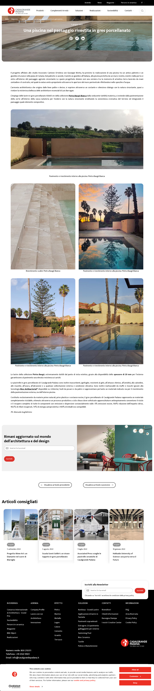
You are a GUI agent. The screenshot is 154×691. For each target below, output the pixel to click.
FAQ (127, 609)
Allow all (135, 670)
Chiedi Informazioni (110, 614)
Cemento (58, 631)
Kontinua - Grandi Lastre (88, 609)
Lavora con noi (37, 614)
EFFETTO (58, 603)
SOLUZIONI (83, 603)
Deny (135, 683)
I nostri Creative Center (112, 622)
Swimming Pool (84, 633)
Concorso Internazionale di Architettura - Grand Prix (17, 613)
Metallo (57, 618)
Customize (134, 676)
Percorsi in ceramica (15, 624)
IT (142, 2)
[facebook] (77, 38)
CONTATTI (106, 603)
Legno (57, 622)
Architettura (36, 618)
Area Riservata (132, 614)
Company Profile (37, 609)
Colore (57, 626)
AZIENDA (34, 603)
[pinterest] (71, 38)
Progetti (22, 19)
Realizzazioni (12, 637)
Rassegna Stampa (109, 618)
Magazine (14, 19)
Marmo (57, 614)
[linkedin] (83, 38)
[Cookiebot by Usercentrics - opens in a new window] (14, 686)
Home (7, 19)
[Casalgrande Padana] (19, 10)
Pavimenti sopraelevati (87, 621)
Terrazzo (58, 639)
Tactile (81, 641)
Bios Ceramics (84, 637)
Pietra (57, 609)
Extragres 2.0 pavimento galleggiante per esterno (88, 627)
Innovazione (36, 622)
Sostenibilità (12, 620)
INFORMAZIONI (132, 603)
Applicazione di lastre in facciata (88, 615)
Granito (57, 635)
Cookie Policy (131, 622)
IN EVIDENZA (12, 603)
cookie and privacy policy (84, 680)
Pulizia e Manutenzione (87, 646)
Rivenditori (106, 609)
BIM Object (11, 633)
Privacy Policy (131, 618)
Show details (35, 687)
